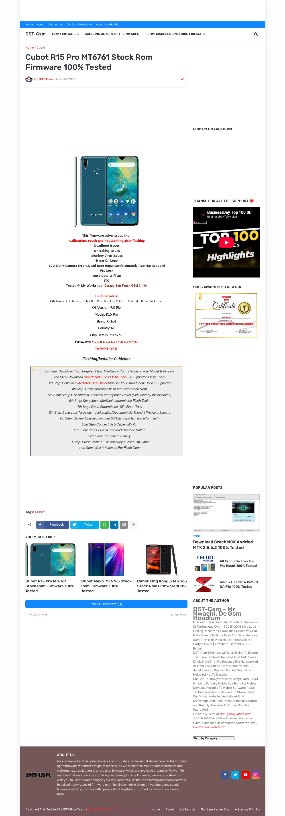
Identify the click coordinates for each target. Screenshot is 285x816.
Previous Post (37, 615)
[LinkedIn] (114, 525)
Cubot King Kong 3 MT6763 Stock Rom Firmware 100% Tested (162, 586)
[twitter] (235, 775)
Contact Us (56, 24)
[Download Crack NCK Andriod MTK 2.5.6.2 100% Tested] (226, 513)
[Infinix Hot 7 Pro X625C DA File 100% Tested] (204, 584)
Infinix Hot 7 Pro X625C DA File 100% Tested (239, 584)
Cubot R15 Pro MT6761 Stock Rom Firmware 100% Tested (49, 586)
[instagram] (256, 775)
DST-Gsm (35, 34)
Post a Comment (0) (106, 604)
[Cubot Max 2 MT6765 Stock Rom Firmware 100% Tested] (106, 559)
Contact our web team (209, 727)
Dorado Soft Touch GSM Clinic (125, 285)
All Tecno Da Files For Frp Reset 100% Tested (238, 563)
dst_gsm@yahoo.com (235, 714)
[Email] (124, 525)
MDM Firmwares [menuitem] (65, 34)
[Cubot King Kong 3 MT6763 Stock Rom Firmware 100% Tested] (162, 559)
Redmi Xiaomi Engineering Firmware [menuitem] (175, 34)
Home (29, 24)
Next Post (178, 615)
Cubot (41, 47)
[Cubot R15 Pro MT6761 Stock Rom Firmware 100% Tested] (50, 559)
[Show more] (133, 525)
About (41, 24)
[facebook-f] (225, 775)
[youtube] (246, 775)
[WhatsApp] (104, 525)
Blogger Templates (101, 809)
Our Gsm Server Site (79, 24)
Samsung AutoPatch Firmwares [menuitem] (112, 34)
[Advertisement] (142, 10)
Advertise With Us (107, 24)
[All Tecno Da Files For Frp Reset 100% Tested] (204, 563)
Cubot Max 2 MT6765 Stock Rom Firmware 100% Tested (106, 586)
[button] (256, 34)
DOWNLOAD (106, 349)
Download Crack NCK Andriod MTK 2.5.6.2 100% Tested (223, 544)
